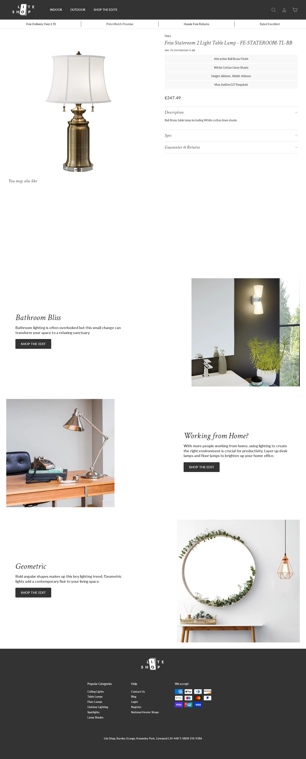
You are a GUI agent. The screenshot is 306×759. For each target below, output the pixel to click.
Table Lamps (95, 696)
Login (134, 701)
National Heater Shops (145, 712)
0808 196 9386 (192, 738)
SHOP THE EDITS (105, 9)
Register (136, 707)
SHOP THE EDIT (33, 344)
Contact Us (138, 691)
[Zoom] (80, 107)
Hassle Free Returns (196, 24)
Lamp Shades (95, 717)
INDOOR (56, 9)
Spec (168, 135)
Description (174, 112)
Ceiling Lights (95, 691)
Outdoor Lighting (97, 707)
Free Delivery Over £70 (41, 24)
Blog (134, 696)
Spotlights (93, 712)
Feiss (168, 36)
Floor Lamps (94, 701)
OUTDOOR (77, 9)
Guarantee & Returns (182, 147)
